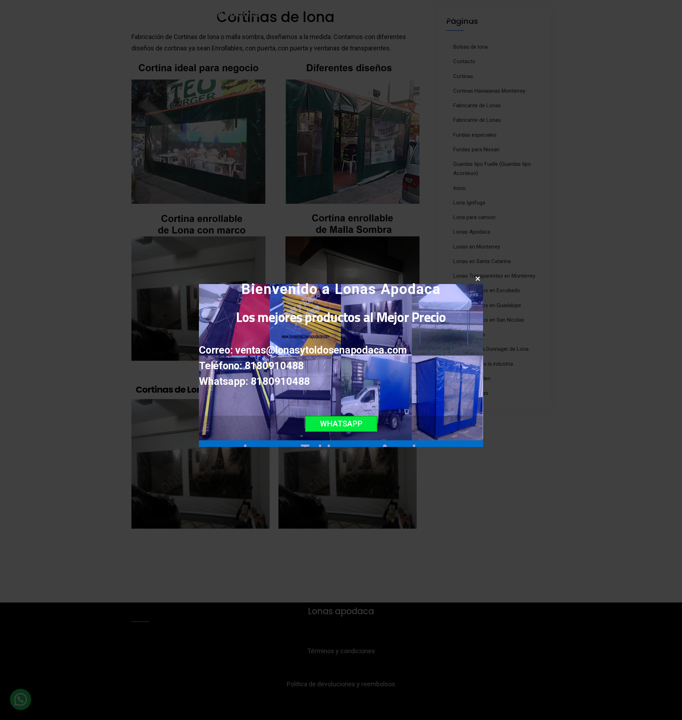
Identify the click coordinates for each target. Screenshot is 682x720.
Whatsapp (341, 423)
